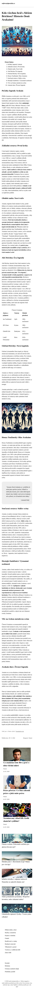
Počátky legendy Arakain (15, 64)
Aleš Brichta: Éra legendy (15, 71)
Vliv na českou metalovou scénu (17, 83)
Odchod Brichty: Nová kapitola (17, 73)
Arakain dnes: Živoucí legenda (16, 85)
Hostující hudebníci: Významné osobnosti (20, 80)
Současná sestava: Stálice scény (17, 78)
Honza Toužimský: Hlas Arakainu (17, 76)
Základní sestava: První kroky (16, 66)
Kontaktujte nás (20, 731)
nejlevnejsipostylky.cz (8, 3)
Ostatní (30, 738)
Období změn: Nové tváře (15, 69)
